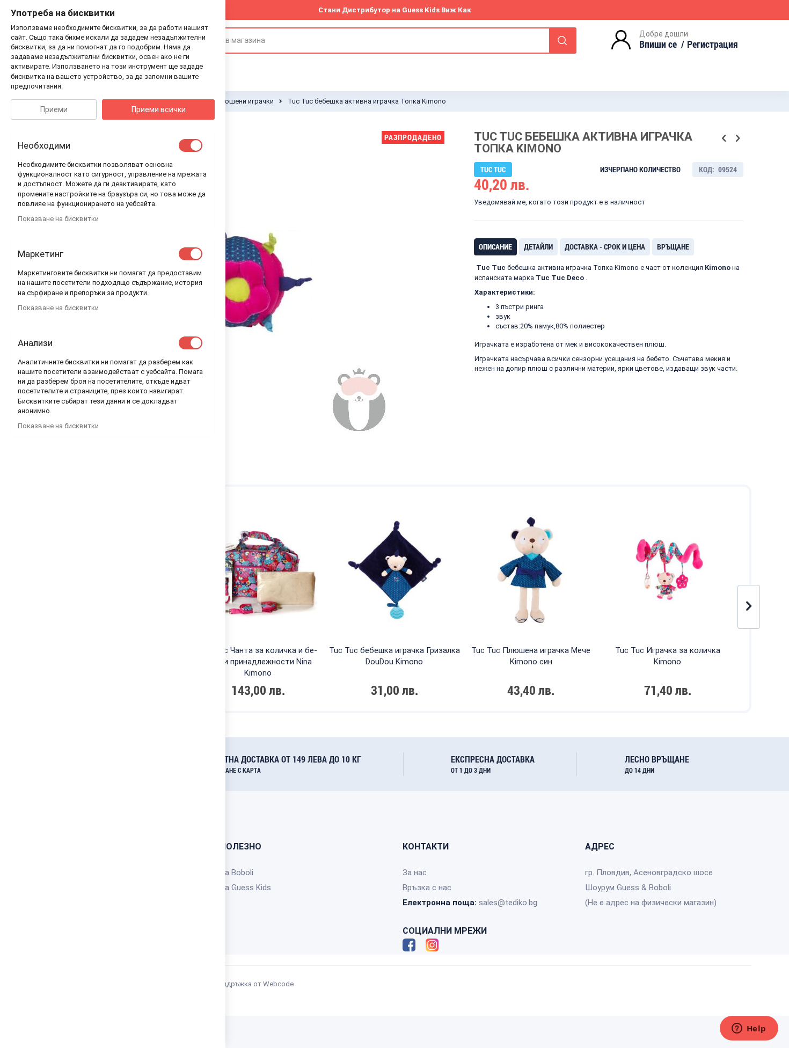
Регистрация (712, 44)
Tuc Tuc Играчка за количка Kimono (667, 656)
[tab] (495, 246)
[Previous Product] (724, 138)
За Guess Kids (245, 887)
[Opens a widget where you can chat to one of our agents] (748, 1029)
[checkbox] (190, 145)
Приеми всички (159, 109)
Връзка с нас (427, 887)
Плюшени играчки (244, 101)
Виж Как (456, 10)
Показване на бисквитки (58, 219)
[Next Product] (737, 138)
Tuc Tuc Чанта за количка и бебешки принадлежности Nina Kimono (258, 662)
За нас (415, 872)
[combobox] (378, 40)
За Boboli (236, 872)
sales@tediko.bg (508, 902)
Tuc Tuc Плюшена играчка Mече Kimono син (530, 656)
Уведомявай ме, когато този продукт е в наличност (559, 202)
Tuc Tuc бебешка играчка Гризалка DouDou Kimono (394, 656)
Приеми (54, 109)
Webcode (278, 984)
